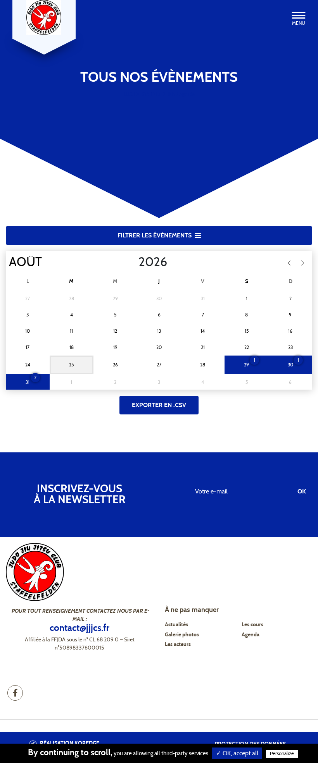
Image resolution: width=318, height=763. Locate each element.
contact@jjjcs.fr (79, 628)
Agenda (250, 635)
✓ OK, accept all (237, 753)
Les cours (252, 624)
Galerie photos (182, 635)
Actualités (176, 624)
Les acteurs (178, 644)
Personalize (282, 753)
